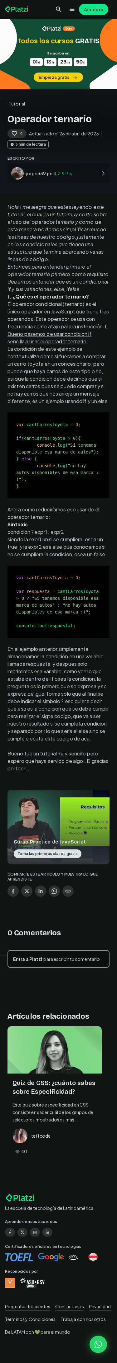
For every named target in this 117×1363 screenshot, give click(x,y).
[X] (22, 1232)
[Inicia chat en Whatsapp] (98, 1344)
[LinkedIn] (47, 1232)
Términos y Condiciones (30, 1319)
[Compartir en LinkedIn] (40, 891)
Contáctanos (69, 1306)
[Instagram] (35, 1232)
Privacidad (100, 1306)
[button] (58, 54)
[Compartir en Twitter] (26, 891)
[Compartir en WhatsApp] (54, 891)
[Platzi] (17, 9)
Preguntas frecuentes (27, 1306)
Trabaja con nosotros (83, 1319)
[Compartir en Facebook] (13, 891)
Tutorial (17, 103)
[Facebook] (10, 1232)
